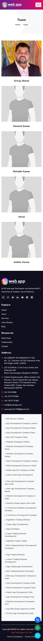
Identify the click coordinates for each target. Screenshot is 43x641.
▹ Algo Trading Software (15, 554)
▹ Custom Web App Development (19, 475)
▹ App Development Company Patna (20, 432)
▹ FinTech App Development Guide (19, 613)
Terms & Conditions (15, 636)
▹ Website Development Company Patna (19, 447)
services (5, 318)
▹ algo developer (12, 529)
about (4, 310)
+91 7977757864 (11, 396)
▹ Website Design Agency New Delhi (20, 503)
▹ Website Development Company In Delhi (20, 497)
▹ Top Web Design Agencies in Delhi (20, 609)
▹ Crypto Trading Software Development (15, 535)
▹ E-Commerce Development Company (21, 515)
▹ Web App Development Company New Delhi (19, 482)
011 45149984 (10, 392)
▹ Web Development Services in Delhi (20, 465)
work (3, 314)
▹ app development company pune (19, 597)
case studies (7, 322)
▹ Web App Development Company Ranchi (19, 490)
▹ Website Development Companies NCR (20, 602)
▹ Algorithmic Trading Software (17, 520)
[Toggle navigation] (38, 5)
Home (17, 24)
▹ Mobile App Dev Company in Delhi (20, 470)
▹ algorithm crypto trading (16, 541)
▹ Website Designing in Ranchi (17, 442)
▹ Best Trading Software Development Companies (21, 546)
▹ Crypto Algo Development (16, 524)
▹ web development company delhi (20, 583)
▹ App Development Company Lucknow (21, 423)
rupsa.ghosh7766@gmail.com (16, 409)
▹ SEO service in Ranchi (14, 419)
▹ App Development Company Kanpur (20, 428)
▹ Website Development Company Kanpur (19, 455)
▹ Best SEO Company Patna (16, 437)
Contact (4, 346)
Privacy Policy (30, 636)
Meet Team (6, 338)
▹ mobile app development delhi (18, 592)
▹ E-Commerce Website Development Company (20, 509)
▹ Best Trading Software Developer (19, 571)
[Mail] (38, 636)
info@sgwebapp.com (13, 405)
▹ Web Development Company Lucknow (21, 461)
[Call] (38, 620)
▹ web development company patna (20, 587)
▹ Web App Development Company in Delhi (20, 577)
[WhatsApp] (38, 628)
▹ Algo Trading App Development (18, 566)
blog (3, 326)
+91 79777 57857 (11, 401)
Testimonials (6, 342)
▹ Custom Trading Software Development (16, 560)
